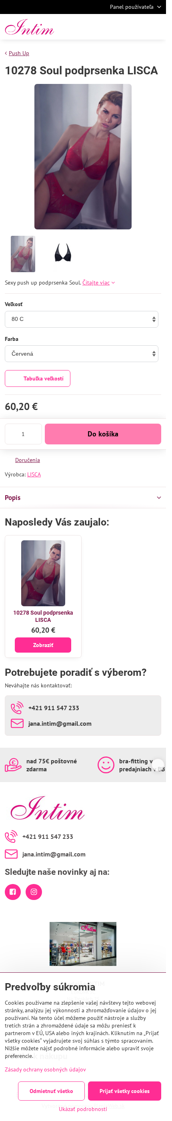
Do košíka (103, 433)
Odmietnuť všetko (51, 1091)
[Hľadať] (118, 27)
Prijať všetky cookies (125, 1091)
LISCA (34, 474)
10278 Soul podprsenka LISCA (43, 616)
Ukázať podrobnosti (83, 1109)
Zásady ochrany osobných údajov (45, 1069)
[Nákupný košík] (137, 27)
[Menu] (156, 27)
